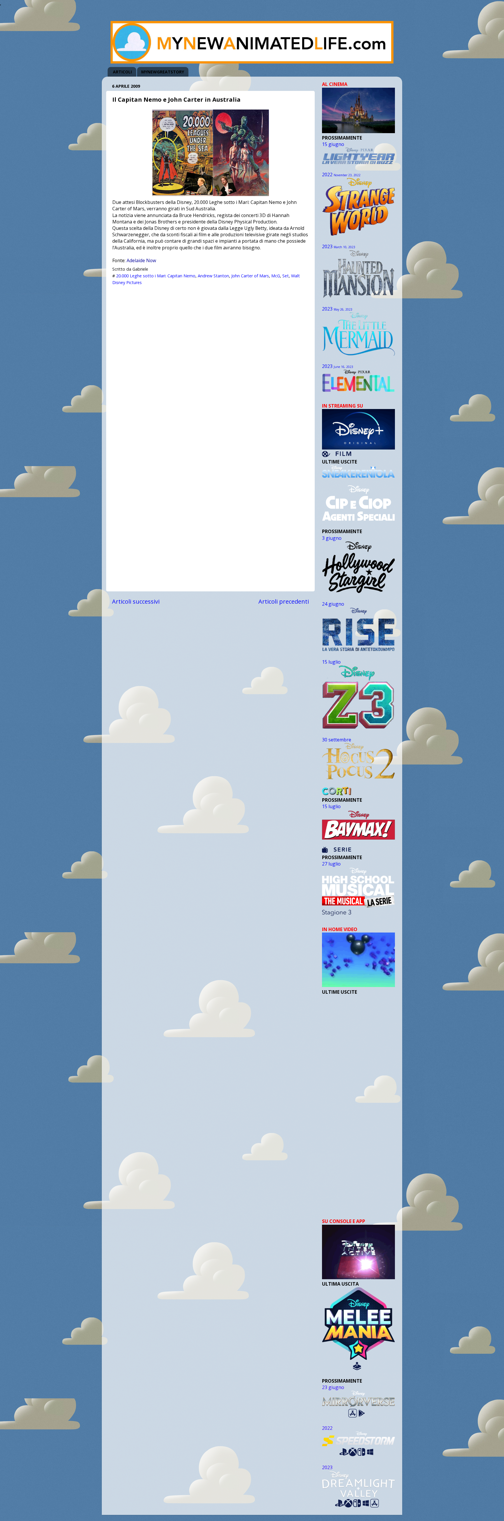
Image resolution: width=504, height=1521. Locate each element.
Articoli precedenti (283, 601)
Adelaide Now (141, 260)
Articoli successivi (136, 601)
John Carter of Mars (250, 276)
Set (285, 276)
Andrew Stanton (213, 276)
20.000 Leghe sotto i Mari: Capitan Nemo (155, 276)
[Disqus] (210, 361)
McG (275, 276)
